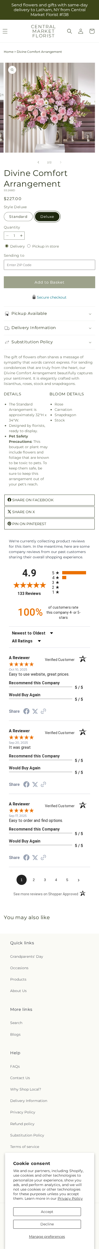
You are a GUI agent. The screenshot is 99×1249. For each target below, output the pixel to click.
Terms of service (24, 1146)
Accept (47, 1211)
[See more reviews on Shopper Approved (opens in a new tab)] (43, 711)
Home (8, 52)
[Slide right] (60, 162)
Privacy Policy (70, 1198)
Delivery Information (28, 1100)
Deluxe (47, 216)
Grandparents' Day (26, 956)
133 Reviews (34, 593)
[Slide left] (38, 162)
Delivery (18, 246)
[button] (69, 31)
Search (16, 1022)
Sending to (22, 255)
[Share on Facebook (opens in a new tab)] (26, 712)
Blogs (15, 1034)
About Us (18, 990)
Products (18, 979)
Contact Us (20, 1078)
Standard (18, 216)
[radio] (71, 572)
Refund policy (22, 1124)
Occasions (19, 968)
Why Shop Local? (25, 1089)
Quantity (12, 227)
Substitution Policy (27, 1135)
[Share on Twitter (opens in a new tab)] (35, 711)
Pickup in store (45, 246)
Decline (47, 1224)
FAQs (15, 1066)
